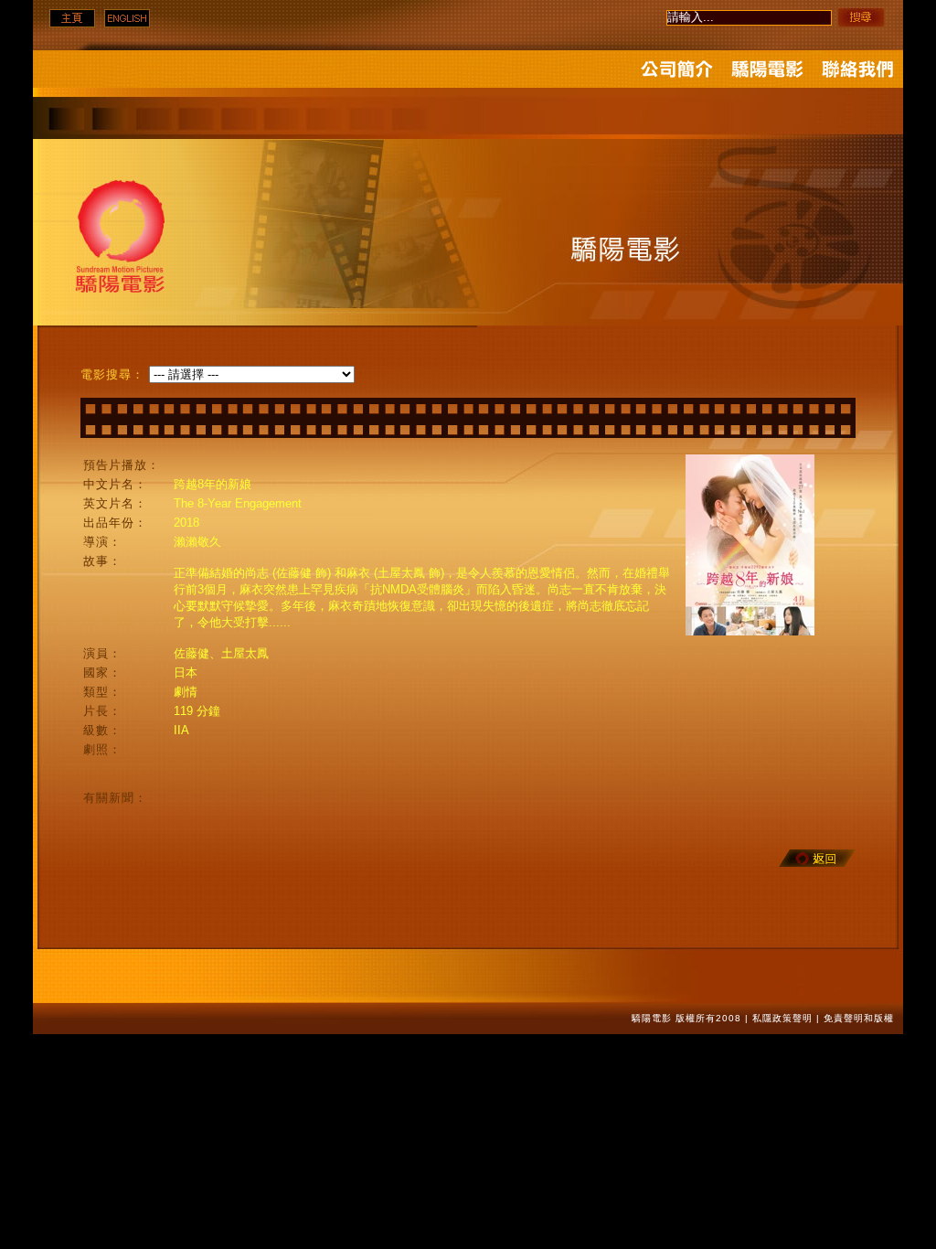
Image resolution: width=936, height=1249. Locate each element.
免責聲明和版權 (859, 1018)
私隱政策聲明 (782, 1018)
